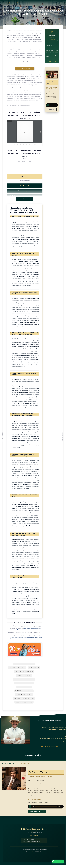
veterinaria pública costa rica (24, 702)
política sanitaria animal (24, 686)
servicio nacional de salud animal (24, 698)
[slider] (46, 806)
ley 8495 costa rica (34, 667)
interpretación (9, 85)
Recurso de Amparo (49, 47)
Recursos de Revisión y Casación (52, 52)
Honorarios (15, 9)
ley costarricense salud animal (24, 671)
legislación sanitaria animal (17, 667)
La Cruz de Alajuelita (50, 82)
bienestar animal (21, 78)
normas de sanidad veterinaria (24, 683)
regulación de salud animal (24, 694)
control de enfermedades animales (24, 663)
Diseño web (28, 851)
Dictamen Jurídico (33, 755)
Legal (2, 9)
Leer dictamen (51, 109)
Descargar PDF (25, 68)
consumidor (18, 80)
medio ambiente (11, 43)
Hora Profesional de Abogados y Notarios (52, 55)
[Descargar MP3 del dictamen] (56, 105)
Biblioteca (8, 9)
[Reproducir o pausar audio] (47, 105)
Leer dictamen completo (37, 811)
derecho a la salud (38, 37)
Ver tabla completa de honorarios (52, 61)
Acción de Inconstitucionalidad (52, 50)
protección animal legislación (24, 690)
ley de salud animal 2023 (24, 675)
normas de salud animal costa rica (24, 679)
